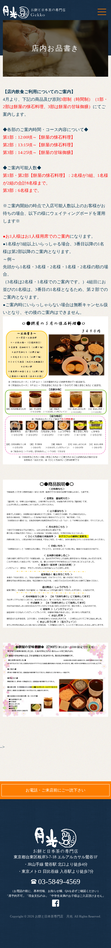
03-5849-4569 (59, 881)
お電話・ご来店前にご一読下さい (55, 790)
